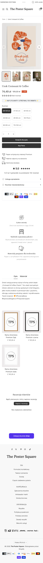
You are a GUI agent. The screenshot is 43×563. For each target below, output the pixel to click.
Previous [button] (4, 47)
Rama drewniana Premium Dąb (11, 336)
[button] (6, 96)
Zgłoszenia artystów (21, 491)
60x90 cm (6, 125)
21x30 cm (17, 111)
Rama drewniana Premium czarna (32, 336)
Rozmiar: (5, 106)
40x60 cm (6, 118)
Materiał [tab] (23, 276)
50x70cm (27, 118)
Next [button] (39, 47)
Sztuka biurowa (21, 498)
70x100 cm (17, 125)
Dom (3, 19)
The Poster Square (17, 546)
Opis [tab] (16, 276)
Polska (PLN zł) (20, 542)
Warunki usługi (21, 523)
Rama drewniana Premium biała (11, 370)
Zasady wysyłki (21, 519)
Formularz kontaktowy (21, 469)
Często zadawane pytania (21, 480)
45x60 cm (17, 118)
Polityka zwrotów (22, 516)
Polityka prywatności (21, 512)
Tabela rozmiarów (21, 473)
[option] (21, 46)
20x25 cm (6, 111)
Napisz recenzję (22, 404)
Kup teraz (21, 145)
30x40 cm (27, 111)
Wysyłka (21, 508)
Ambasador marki (21, 494)
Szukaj (21, 477)
